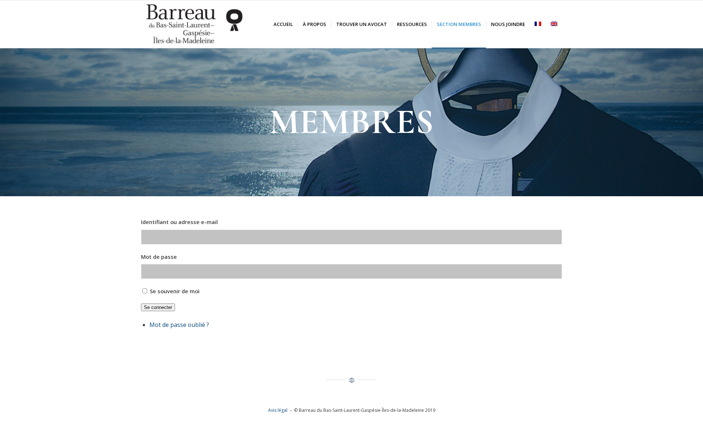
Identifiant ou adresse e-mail (179, 222)
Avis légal (277, 410)
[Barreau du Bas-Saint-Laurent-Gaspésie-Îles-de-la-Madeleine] (194, 24)
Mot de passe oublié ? (179, 325)
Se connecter (158, 307)
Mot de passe (159, 256)
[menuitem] (283, 24)
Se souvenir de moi (175, 291)
